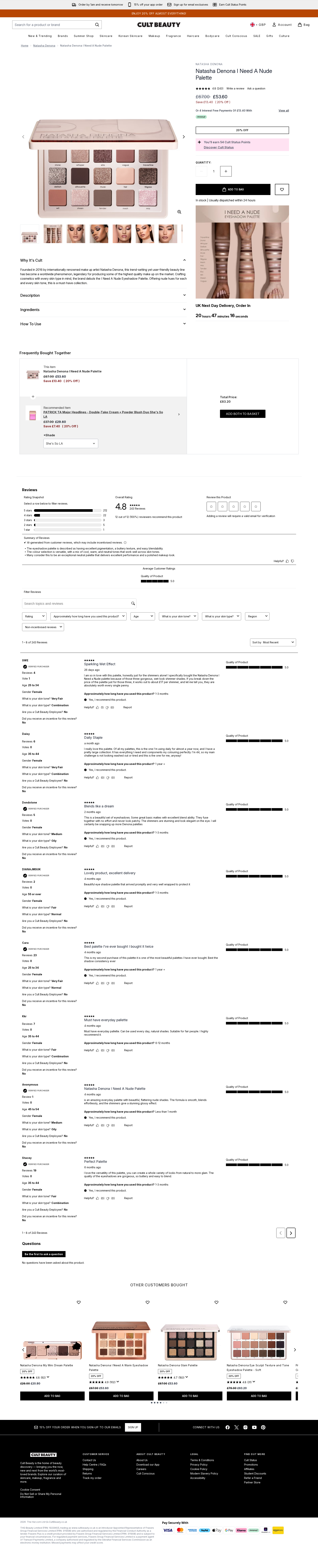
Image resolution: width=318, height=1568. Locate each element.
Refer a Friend (253, 1477)
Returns (87, 1473)
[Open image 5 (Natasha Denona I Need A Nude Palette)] (122, 234)
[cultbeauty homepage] (159, 24)
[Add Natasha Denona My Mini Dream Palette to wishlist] (78, 1302)
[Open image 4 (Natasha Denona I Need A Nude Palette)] (99, 234)
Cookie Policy (198, 1469)
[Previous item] (23, 1350)
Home (24, 45)
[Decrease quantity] (201, 171)
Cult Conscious (145, 1473)
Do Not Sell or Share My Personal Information (40, 1495)
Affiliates (249, 1469)
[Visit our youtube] (254, 1427)
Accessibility (197, 1477)
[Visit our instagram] (245, 1427)
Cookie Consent (30, 1489)
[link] (282, 24)
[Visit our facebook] (227, 1427)
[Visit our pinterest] (263, 1427)
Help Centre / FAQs (94, 1464)
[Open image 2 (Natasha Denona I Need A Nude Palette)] (53, 234)
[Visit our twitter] (236, 1427)
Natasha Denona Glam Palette (178, 1365)
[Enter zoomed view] (179, 211)
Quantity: (203, 162)
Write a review (235, 88)
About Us (142, 1460)
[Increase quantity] (226, 171)
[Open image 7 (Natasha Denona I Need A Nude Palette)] (168, 234)
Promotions (251, 1464)
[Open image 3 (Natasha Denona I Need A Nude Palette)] (76, 234)
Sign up (133, 1427)
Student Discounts (255, 1473)
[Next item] (295, 1350)
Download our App (147, 1464)
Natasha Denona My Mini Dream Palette (46, 1365)
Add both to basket (243, 414)
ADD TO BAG (52, 1395)
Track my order (92, 1477)
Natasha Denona (44, 45)
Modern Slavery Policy (204, 1473)
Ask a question (256, 88)
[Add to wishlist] (282, 189)
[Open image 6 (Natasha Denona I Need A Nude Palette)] (145, 234)
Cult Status (250, 1460)
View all (284, 110)
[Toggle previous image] (23, 137)
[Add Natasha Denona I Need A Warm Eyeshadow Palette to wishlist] (147, 1302)
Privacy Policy (199, 1464)
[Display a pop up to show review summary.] (48, 1378)
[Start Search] (97, 25)
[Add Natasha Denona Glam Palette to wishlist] (216, 1302)
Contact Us (89, 1460)
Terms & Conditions (202, 1460)
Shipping (88, 1469)
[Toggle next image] (184, 137)
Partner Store (252, 1482)
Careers (141, 1469)
